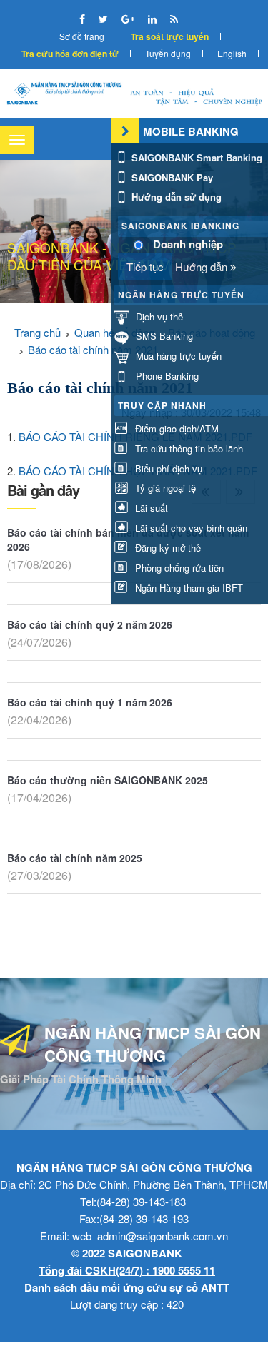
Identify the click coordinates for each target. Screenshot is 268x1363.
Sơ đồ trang (81, 36)
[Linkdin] (153, 18)
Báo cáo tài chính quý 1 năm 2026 (89, 702)
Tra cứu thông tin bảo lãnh (187, 448)
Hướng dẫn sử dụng (175, 196)
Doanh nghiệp (188, 244)
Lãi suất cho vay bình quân (189, 527)
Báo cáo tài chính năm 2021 (93, 349)
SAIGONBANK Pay (171, 177)
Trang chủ (37, 332)
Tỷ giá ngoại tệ (164, 488)
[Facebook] (83, 18)
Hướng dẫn (202, 266)
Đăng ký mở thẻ (166, 547)
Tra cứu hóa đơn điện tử (70, 53)
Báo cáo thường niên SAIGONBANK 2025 (107, 780)
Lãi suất (150, 508)
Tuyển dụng (168, 53)
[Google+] (129, 18)
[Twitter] (105, 18)
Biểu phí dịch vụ (167, 468)
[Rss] (174, 18)
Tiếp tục (145, 266)
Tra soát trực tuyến (170, 36)
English (232, 53)
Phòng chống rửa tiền (178, 567)
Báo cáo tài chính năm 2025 (74, 858)
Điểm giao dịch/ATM (175, 428)
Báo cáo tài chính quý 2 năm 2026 (89, 624)
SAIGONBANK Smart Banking (195, 157)
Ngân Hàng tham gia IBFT (187, 587)
